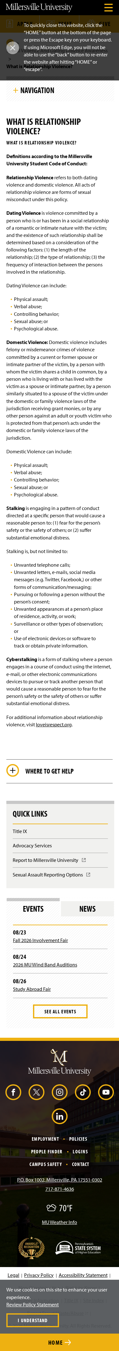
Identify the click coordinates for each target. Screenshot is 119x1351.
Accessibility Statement (83, 1275)
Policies (78, 1139)
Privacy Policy (39, 1275)
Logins (80, 1151)
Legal (13, 1275)
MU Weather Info (59, 1222)
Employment (45, 1139)
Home (56, 1342)
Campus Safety (46, 1164)
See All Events (60, 1011)
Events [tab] (33, 908)
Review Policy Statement (32, 1304)
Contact (80, 1164)
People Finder (47, 1151)
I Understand (33, 1320)
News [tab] (87, 908)
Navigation (37, 90)
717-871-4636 (59, 1189)
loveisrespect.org (54, 724)
